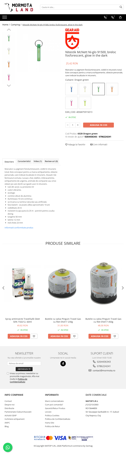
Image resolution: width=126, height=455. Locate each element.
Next (8, 85)
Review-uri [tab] (51, 161)
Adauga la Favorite (76, 144)
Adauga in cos (98, 125)
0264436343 (103, 361)
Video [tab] (38, 161)
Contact (8, 401)
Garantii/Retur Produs (55, 408)
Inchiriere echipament (15, 419)
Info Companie (14, 394)
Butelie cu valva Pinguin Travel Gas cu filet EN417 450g (103, 320)
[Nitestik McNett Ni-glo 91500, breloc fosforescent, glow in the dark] (39, 50)
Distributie (9, 408)
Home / (6, 24)
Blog (7, 426)
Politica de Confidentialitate (18, 380)
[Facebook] (63, 363)
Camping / (16, 24)
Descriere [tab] (9, 161)
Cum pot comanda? (54, 404)
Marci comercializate (54, 401)
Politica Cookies (52, 415)
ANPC (7, 422)
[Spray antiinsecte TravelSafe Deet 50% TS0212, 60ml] (22, 283)
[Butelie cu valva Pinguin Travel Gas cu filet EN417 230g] (63, 283)
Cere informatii (100, 144)
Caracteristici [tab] (24, 161)
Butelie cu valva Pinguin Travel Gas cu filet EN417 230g (63, 320)
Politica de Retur (52, 426)
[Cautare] (121, 7)
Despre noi (9, 404)
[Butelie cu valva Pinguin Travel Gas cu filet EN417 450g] (103, 283)
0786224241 (103, 366)
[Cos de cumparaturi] (120, 17)
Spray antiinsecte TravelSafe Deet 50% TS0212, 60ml (22, 320)
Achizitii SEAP (11, 415)
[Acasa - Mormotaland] (17, 7)
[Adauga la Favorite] (33, 336)
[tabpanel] (39, 50)
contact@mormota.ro (103, 370)
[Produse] (5, 18)
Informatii (52, 394)
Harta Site (49, 422)
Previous (8, 30)
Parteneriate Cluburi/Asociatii (18, 411)
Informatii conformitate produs (19, 227)
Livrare (48, 411)
